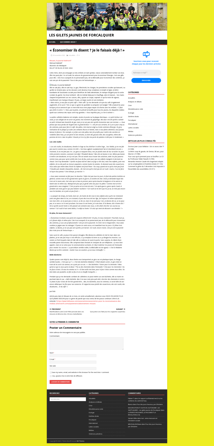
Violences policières (135, 135)
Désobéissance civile (135, 109)
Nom (51, 353)
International (132, 124)
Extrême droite (133, 116)
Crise (130, 105)
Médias (130, 131)
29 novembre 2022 (59, 55)
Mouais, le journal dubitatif (60, 60)
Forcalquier (132, 120)
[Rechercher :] (68, 399)
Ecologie (131, 113)
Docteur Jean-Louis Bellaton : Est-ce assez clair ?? (146, 146)
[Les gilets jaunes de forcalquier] (107, 29)
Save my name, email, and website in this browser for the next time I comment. (80, 372)
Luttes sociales (133, 128)
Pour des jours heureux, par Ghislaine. (150, 404)
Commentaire (55, 336)
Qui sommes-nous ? (68, 42)
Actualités (72, 55)
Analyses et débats (135, 102)
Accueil (52, 42)
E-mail (52, 359)
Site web (53, 366)
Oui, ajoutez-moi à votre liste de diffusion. (67, 376)
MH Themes (80, 441)
